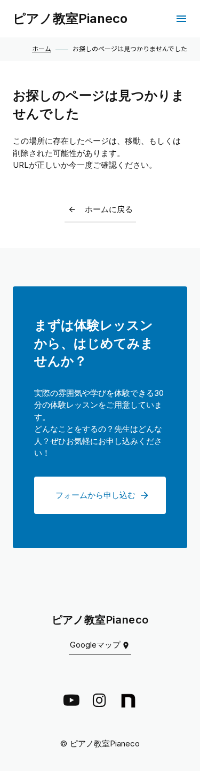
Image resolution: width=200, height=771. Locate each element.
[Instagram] (99, 700)
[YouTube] (71, 700)
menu (181, 18)
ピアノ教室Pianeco (70, 18)
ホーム (41, 49)
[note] (128, 701)
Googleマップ (95, 645)
